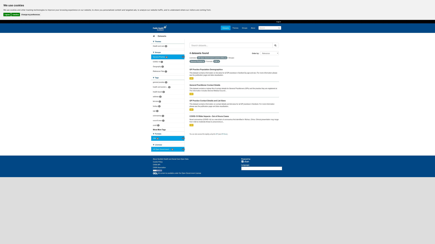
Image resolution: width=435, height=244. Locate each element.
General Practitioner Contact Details (205, 85)
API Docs (224, 134)
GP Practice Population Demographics (206, 69)
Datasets (225, 28)
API (217, 134)
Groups (244, 28)
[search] (276, 45)
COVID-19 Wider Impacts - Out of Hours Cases (209, 116)
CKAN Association (159, 167)
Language (245, 165)
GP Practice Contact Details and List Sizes (208, 100)
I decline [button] (15, 14)
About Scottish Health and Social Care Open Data (170, 159)
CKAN (245, 161)
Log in (278, 22)
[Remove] (225, 58)
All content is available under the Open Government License (179, 173)
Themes (235, 28)
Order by (255, 53)
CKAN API (156, 164)
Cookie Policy (158, 162)
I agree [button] (7, 14)
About (253, 28)
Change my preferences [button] (30, 14)
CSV (191, 78)
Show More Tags (159, 129)
